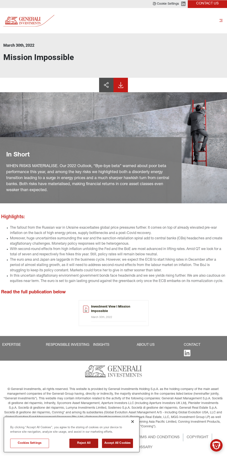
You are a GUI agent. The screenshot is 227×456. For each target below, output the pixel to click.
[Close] (132, 421)
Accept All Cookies (117, 443)
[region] (72, 434)
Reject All (83, 443)
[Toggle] (221, 20)
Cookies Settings (29, 443)
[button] (166, 4)
